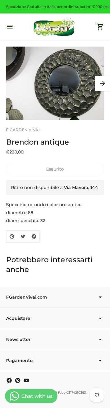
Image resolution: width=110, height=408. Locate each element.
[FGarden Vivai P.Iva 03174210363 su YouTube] (26, 380)
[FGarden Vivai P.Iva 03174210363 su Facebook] (9, 380)
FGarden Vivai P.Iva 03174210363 (60, 393)
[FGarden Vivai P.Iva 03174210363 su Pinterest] (18, 380)
